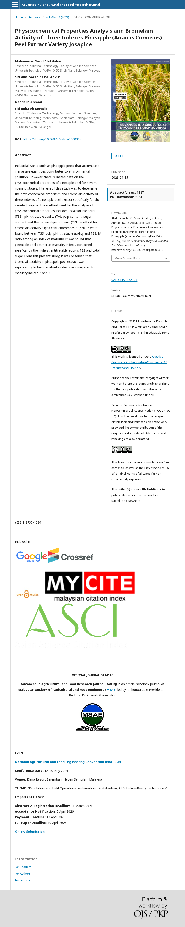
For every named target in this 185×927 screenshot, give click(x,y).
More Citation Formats (129, 258)
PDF (121, 156)
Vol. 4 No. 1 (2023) (57, 17)
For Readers (23, 867)
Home (19, 17)
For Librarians (24, 880)
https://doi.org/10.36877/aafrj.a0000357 (52, 139)
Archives (34, 17)
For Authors (23, 874)
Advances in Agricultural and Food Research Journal (61, 4)
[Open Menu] (14, 4)
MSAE (110, 689)
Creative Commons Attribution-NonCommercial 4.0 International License (139, 362)
